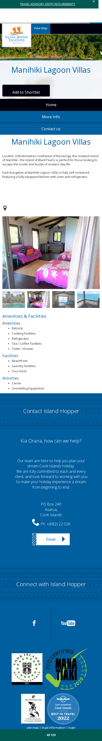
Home (51, 104)
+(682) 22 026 (58, 524)
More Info (51, 116)
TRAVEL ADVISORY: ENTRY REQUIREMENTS (47, 4)
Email (51, 539)
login (72, 728)
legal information (53, 728)
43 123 (51, 735)
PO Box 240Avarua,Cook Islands (51, 509)
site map (33, 728)
